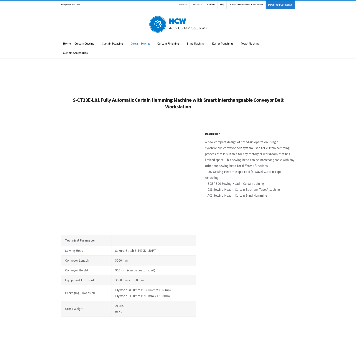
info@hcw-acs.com (70, 4)
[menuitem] (182, 5)
